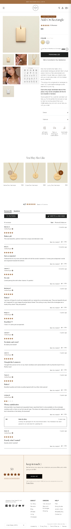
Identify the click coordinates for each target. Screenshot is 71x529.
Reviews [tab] (8, 211)
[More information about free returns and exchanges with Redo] (67, 49)
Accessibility (34, 526)
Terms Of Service (54, 526)
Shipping (45, 511)
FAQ (56, 504)
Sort (52, 222)
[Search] (59, 8)
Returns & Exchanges (46, 507)
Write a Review (58, 216)
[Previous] (10, 172)
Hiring (32, 514)
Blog (31, 509)
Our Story (33, 504)
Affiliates (32, 511)
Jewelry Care (59, 509)
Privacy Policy (43, 526)
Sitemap (64, 526)
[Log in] (62, 8)
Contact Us (58, 514)
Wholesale (33, 517)
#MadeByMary (59, 511)
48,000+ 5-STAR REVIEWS (12, 478)
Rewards (33, 506)
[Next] (60, 172)
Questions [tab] (17, 211)
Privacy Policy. (30, 483)
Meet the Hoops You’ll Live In (35, 2)
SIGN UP (34, 476)
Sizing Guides (59, 506)
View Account (47, 504)
